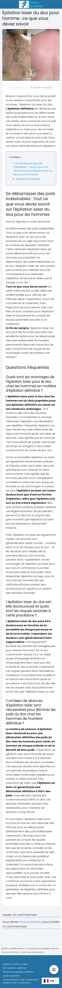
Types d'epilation (11, 975)
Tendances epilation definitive (18, 971)
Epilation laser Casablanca (17, 982)
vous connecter (30, 922)
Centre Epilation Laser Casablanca (21, 979)
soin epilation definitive (14, 968)
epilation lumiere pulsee (15, 964)
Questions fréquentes (28, 179)
